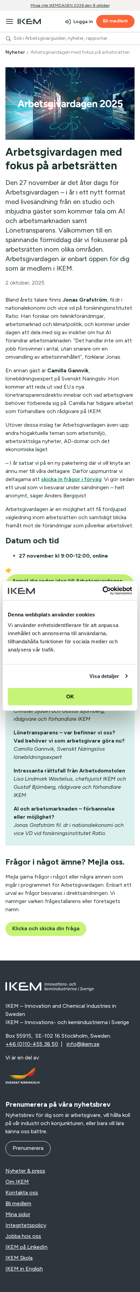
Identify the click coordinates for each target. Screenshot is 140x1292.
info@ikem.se (83, 1044)
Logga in (83, 21)
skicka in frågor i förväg (71, 479)
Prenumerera (28, 1148)
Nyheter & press (25, 1171)
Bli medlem (115, 21)
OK (70, 696)
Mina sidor (17, 1214)
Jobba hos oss (23, 1236)
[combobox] (70, 38)
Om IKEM (17, 1181)
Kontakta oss (21, 1192)
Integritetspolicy (25, 1225)
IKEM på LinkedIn (26, 1247)
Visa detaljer (104, 676)
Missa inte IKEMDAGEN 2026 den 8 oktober (70, 5)
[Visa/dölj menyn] (9, 21)
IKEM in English (24, 1268)
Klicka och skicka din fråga (46, 928)
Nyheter (15, 52)
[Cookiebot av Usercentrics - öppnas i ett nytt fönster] (102, 590)
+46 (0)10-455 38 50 (31, 1044)
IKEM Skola (19, 1258)
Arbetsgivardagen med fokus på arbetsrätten (81, 52)
